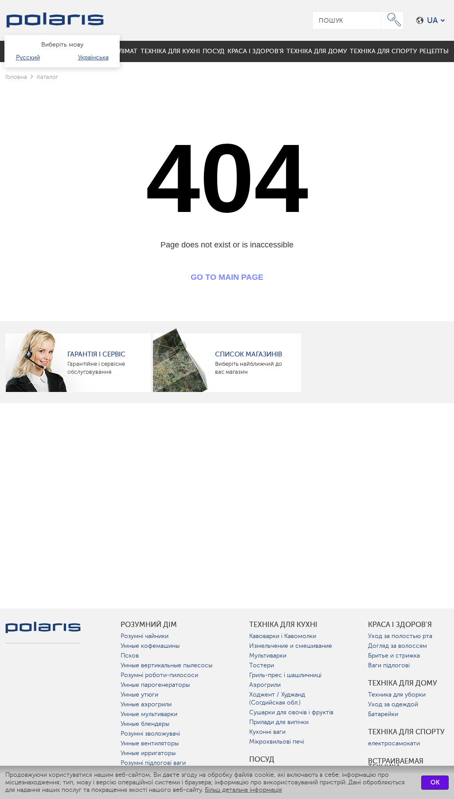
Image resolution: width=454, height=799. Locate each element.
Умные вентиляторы (150, 743)
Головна (16, 77)
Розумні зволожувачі (150, 733)
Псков (130, 655)
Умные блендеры (145, 724)
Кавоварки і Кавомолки (282, 636)
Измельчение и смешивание (290, 646)
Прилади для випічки (279, 722)
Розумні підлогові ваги (153, 763)
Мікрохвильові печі (276, 741)
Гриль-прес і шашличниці (285, 675)
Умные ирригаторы (148, 753)
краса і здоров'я (400, 625)
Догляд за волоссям (397, 646)
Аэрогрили (265, 685)
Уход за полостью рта (400, 636)
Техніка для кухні (283, 625)
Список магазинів (248, 354)
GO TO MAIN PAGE (227, 277)
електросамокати (394, 743)
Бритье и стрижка (394, 655)
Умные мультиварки (149, 714)
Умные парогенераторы (155, 685)
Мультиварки (267, 655)
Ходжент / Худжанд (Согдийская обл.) (277, 698)
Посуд (261, 759)
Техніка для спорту (406, 732)
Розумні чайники (144, 636)
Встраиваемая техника (395, 764)
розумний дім (149, 625)
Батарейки (383, 714)
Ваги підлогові (389, 665)
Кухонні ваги (267, 732)
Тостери (261, 665)
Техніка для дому (402, 683)
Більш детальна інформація (243, 790)
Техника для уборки (397, 694)
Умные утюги (139, 694)
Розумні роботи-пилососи (159, 675)
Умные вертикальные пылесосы (166, 665)
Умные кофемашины (150, 646)
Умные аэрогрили (146, 704)
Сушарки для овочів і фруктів (291, 712)
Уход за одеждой (393, 704)
